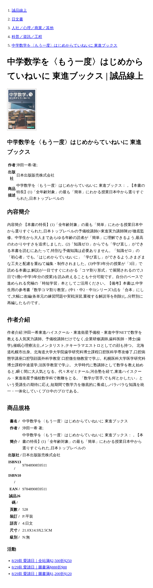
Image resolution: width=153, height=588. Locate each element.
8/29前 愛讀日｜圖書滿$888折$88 (39, 567)
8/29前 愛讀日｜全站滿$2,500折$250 (42, 561)
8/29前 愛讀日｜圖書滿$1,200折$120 (42, 574)
